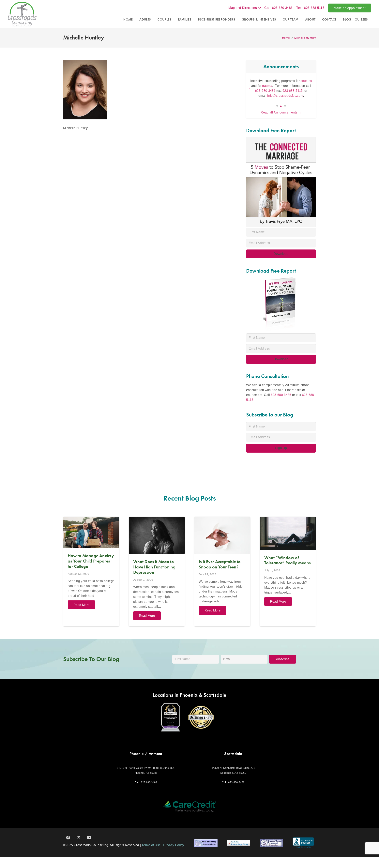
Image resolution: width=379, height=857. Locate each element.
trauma (267, 85)
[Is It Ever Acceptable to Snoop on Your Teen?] (222, 571)
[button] (244, 8)
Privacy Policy (173, 845)
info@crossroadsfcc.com (285, 95)
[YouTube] (89, 838)
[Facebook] (68, 838)
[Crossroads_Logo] (22, 14)
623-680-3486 (281, 395)
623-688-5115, (293, 90)
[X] (79, 838)
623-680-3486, (265, 90)
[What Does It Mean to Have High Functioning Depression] (157, 571)
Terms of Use (151, 845)
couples (306, 81)
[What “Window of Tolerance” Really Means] (288, 571)
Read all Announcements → (281, 112)
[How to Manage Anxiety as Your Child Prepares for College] (91, 571)
